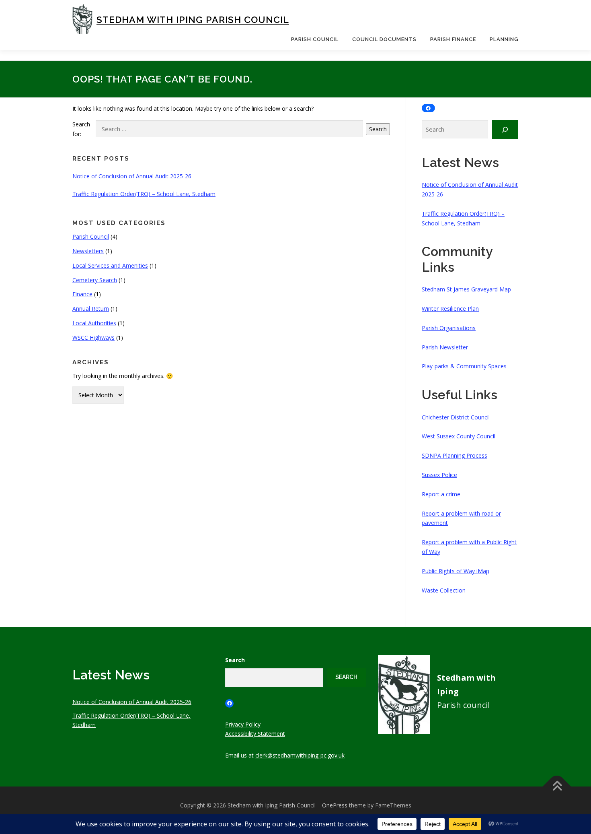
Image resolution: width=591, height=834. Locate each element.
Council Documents (384, 39)
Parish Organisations (449, 328)
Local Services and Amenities (110, 265)
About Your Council (316, 59)
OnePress (334, 805)
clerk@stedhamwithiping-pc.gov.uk (300, 755)
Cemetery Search (94, 280)
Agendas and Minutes (380, 59)
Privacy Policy (243, 724)
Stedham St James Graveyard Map (466, 289)
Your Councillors (312, 76)
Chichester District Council (456, 417)
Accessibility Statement (255, 733)
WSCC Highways (93, 337)
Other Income (448, 94)
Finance (82, 294)
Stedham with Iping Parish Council (192, 19)
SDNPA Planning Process (454, 455)
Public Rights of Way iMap (455, 571)
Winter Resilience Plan (450, 308)
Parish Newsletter (445, 347)
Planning (504, 39)
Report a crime (441, 494)
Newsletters (88, 251)
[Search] (505, 129)
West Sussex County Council (458, 436)
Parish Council (315, 39)
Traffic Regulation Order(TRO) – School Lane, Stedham (143, 194)
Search (378, 129)
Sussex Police (439, 475)
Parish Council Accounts (462, 76)
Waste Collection (444, 590)
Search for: (81, 129)
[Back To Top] (557, 786)
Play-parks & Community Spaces (464, 366)
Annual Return (90, 308)
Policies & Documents (381, 76)
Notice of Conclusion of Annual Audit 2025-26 (131, 176)
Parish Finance (453, 39)
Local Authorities (94, 323)
